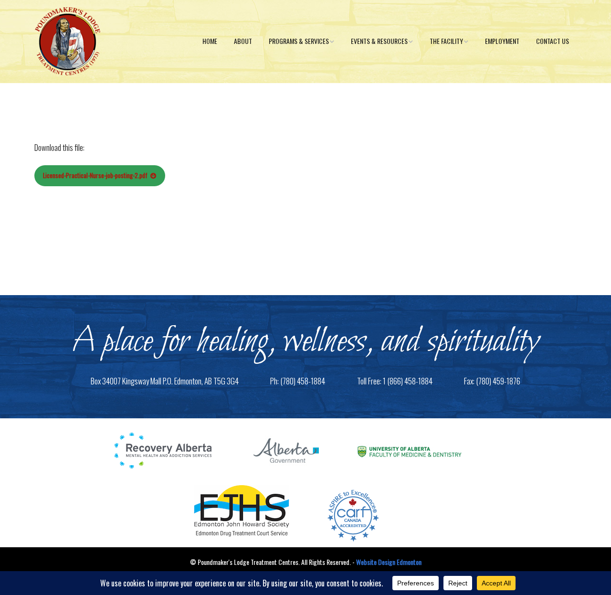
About (243, 41)
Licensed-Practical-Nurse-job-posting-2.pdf (95, 175)
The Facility (446, 41)
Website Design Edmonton (388, 562)
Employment (502, 41)
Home (209, 41)
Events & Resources (379, 41)
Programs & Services (299, 41)
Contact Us (552, 41)
